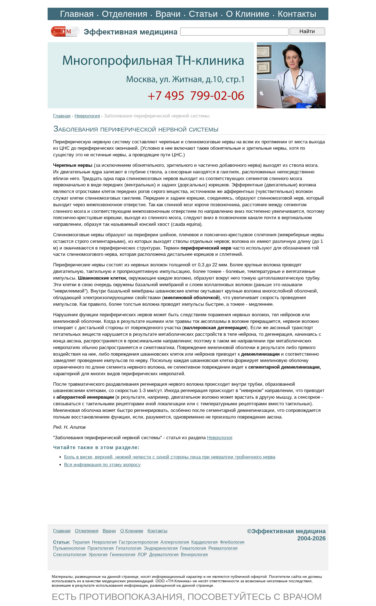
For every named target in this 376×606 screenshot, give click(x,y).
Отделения (124, 14)
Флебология (232, 542)
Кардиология (204, 542)
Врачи (168, 14)
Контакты (297, 14)
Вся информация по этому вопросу (102, 464)
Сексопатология (69, 554)
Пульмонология (69, 548)
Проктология (101, 548)
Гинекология (122, 554)
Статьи (203, 14)
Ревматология (223, 548)
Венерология (194, 554)
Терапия (81, 542)
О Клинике (247, 14)
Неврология (87, 116)
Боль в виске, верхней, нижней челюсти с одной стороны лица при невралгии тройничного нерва (169, 457)
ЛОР (142, 554)
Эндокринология (161, 548)
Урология (98, 554)
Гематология (193, 548)
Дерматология (164, 554)
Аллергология (174, 542)
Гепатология (128, 548)
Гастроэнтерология (138, 542)
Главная (77, 14)
